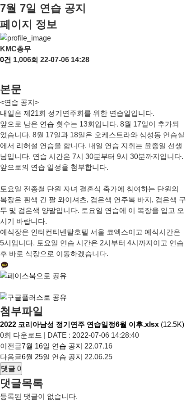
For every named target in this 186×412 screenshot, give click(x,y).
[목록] (4, 73)
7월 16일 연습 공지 (52, 346)
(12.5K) (92, 324)
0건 (5, 59)
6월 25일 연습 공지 (52, 357)
